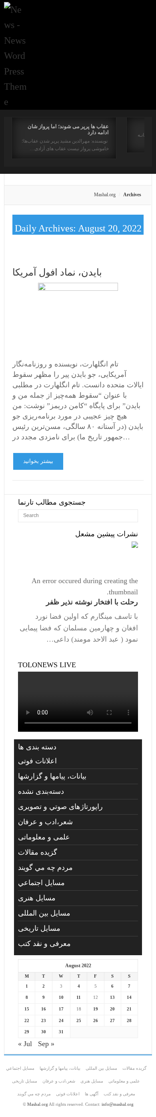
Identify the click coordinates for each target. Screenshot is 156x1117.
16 (43, 1008)
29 (26, 1031)
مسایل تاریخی (39, 928)
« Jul (25, 1044)
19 (95, 1008)
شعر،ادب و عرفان (45, 822)
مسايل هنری (37, 898)
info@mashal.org (118, 1104)
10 (61, 997)
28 (129, 1020)
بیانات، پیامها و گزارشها (52, 776)
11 (78, 997)
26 (95, 1020)
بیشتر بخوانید (38, 461)
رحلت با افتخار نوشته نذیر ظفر (92, 602)
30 (43, 1031)
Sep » (46, 1044)
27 (112, 1020)
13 (112, 997)
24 (61, 1020)
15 (26, 1008)
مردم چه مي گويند (45, 867)
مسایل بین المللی (44, 913)
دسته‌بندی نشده (41, 791)
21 (129, 1008)
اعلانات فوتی (37, 761)
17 (61, 1008)
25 (78, 1020)
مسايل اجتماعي (41, 883)
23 (43, 1020)
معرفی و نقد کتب (44, 944)
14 (129, 997)
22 (26, 1020)
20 (112, 1008)
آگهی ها (91, 1093)
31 (61, 1031)
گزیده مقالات (37, 852)
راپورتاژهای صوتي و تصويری (60, 807)
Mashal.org (105, 194)
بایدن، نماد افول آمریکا (57, 272)
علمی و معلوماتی (44, 837)
